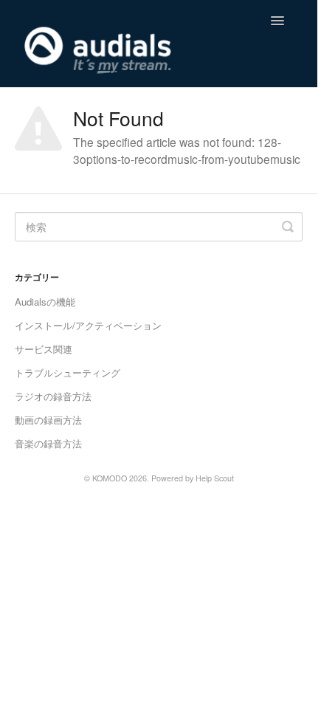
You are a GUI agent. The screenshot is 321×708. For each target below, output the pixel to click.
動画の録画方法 (48, 420)
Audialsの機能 (45, 302)
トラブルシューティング (67, 372)
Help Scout (215, 478)
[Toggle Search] (288, 226)
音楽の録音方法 (48, 443)
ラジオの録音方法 (53, 396)
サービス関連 (43, 349)
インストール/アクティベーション (88, 325)
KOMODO (109, 478)
